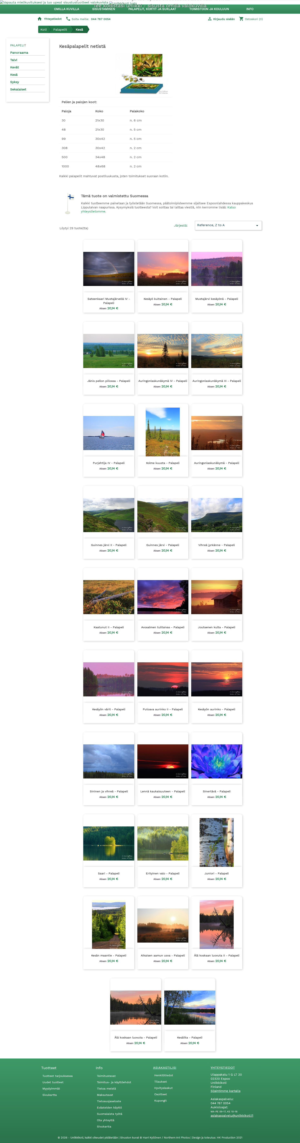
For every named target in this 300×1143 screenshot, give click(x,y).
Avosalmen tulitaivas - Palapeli (162, 627)
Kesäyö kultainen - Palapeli (163, 298)
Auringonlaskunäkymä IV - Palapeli (162, 380)
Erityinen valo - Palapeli (163, 873)
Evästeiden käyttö (109, 1107)
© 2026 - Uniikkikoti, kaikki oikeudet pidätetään (88, 1137)
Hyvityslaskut (163, 1088)
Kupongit (160, 1100)
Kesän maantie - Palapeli (108, 955)
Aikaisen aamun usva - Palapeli (163, 955)
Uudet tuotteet (52, 1082)
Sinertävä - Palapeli (217, 791)
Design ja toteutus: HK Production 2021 (217, 1137)
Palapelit (18, 45)
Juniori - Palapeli (216, 873)
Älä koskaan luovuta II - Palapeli (216, 955)
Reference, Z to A (228, 225)
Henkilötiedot (163, 1075)
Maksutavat (105, 1094)
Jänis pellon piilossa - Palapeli (108, 380)
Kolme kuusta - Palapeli (163, 463)
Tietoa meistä (106, 1088)
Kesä (14, 75)
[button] (105, 9)
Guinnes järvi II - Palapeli (109, 545)
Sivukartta (49, 1094)
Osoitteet (160, 1094)
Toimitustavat (106, 1075)
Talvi (13, 60)
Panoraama (19, 52)
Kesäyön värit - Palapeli (108, 709)
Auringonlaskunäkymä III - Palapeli (216, 380)
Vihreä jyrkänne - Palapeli (216, 545)
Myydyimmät (51, 1088)
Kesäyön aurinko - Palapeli (216, 709)
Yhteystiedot (53, 18)
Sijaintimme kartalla (225, 1091)
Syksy (14, 82)
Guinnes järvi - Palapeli (162, 545)
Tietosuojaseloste (109, 1101)
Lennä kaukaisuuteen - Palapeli (162, 791)
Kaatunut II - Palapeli (109, 627)
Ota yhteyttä (105, 1120)
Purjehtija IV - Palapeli (109, 463)
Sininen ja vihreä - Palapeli (109, 791)
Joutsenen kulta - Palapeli (216, 627)
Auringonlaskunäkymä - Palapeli (216, 463)
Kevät (14, 67)
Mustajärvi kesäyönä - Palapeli (216, 298)
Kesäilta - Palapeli (189, 1037)
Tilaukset (160, 1081)
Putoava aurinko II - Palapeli (163, 709)
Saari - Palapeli (109, 873)
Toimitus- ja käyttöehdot (114, 1082)
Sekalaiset (18, 89)
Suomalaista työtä (109, 1113)
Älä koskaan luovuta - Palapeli (135, 1037)
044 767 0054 (101, 19)
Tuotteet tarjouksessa (57, 1075)
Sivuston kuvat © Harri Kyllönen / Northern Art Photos (155, 1137)
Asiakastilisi (164, 1068)
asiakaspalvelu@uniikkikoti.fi (232, 1115)
